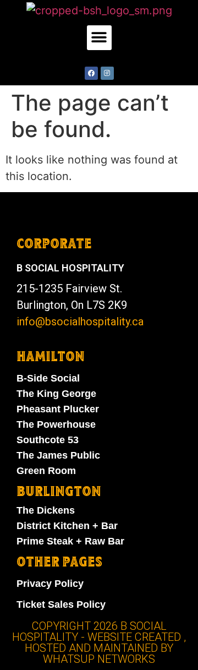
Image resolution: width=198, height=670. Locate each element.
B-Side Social (48, 378)
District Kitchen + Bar (67, 525)
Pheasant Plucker (57, 409)
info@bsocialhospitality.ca (80, 321)
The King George (56, 393)
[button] (99, 37)
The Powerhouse (56, 424)
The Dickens (45, 510)
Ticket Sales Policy (61, 604)
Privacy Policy (50, 583)
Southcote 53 (47, 439)
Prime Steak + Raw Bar (70, 541)
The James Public (58, 455)
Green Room (46, 470)
